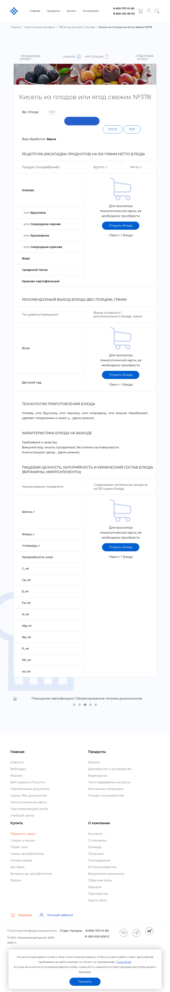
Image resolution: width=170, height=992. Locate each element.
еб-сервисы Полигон (27, 782)
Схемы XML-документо (28, 795)
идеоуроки (97, 775)
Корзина (25, 915)
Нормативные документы (30, 789)
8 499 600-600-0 (97, 936)
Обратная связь (100, 880)
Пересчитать (82, 121)
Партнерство (98, 894)
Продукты (54, 10)
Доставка (17, 867)
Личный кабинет (60, 915)
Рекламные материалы (106, 789)
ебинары (18, 769)
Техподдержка (99, 860)
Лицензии (96, 854)
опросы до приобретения (31, 874)
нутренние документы (106, 874)
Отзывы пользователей (106, 795)
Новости (17, 762)
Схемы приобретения (27, 854)
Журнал (16, 775)
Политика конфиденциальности (32, 930)
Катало (94, 762)
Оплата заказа (21, 860)
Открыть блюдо (121, 225)
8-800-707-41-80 (123, 8)
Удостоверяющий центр (29, 809)
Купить (71, 10)
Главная (35, 10)
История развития (102, 867)
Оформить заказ (22, 834)
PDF (132, 129)
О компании (91, 10)
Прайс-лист (19, 847)
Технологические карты (28, 802)
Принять (85, 981)
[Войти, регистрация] (148, 11)
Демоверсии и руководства (109, 769)
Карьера (94, 887)
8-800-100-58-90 (124, 13)
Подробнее (123, 962)
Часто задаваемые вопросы (109, 782)
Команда (94, 847)
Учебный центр (22, 815)
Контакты (95, 834)
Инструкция (94, 56)
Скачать (69, 56)
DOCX (112, 129)
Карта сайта (97, 900)
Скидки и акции (22, 840)
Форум (15, 880)
